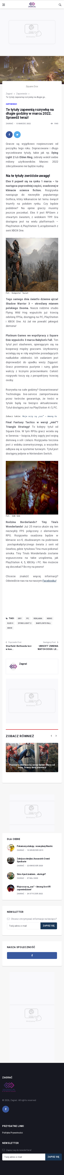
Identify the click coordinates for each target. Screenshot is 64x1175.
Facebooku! (49, 580)
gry (20, 618)
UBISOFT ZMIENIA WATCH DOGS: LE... (48, 647)
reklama (38, 618)
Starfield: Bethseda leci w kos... (18, 647)
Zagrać (9, 93)
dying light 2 (24, 623)
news (49, 618)
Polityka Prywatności (12, 1132)
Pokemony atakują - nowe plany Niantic (35, 846)
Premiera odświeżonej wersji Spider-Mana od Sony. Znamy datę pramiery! (32, 766)
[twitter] (17, 134)
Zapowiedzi (21, 93)
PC (27, 618)
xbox (9, 628)
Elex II (10, 623)
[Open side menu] (3, 4)
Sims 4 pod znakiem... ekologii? (31, 874)
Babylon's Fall (43, 623)
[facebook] (9, 134)
